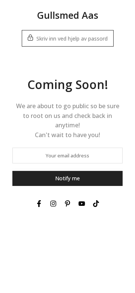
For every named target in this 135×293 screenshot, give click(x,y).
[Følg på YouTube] (81, 203)
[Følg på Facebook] (39, 203)
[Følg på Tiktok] (96, 203)
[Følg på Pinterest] (67, 203)
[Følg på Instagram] (53, 203)
